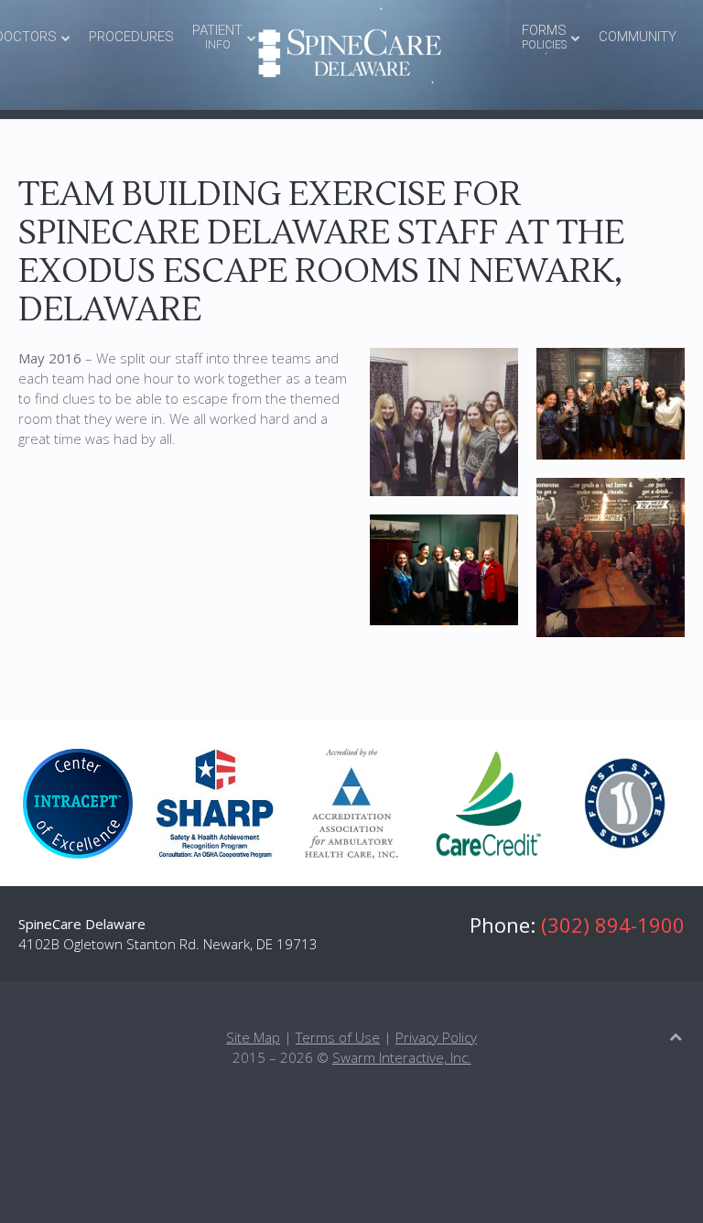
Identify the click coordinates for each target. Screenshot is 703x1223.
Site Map (253, 1037)
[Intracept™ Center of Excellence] (77, 804)
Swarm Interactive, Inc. (401, 1057)
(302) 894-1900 (613, 924)
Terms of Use (338, 1037)
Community (637, 36)
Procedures (131, 36)
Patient (217, 36)
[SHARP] (215, 804)
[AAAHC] (351, 804)
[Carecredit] (488, 804)
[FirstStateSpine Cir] (625, 804)
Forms (544, 36)
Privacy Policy (436, 1037)
